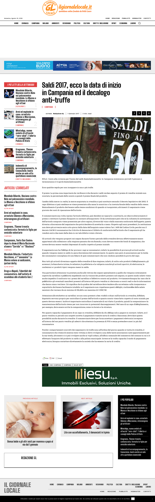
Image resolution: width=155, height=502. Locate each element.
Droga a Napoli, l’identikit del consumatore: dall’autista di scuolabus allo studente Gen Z (18, 274)
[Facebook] (134, 113)
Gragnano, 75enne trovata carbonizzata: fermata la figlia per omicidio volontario (26, 153)
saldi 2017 (78, 365)
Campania (19, 125)
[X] (139, 113)
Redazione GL (58, 114)
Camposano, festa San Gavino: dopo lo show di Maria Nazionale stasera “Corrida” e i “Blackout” (19, 243)
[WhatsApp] (149, 113)
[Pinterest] (144, 113)
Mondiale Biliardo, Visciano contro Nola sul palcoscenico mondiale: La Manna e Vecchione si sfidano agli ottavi (26, 97)
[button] (139, 23)
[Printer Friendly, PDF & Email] (52, 359)
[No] (152, 499)
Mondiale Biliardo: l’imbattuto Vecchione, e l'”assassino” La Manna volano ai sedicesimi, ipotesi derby (18, 259)
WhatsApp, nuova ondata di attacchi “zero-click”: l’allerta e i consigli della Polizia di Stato (26, 135)
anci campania (55, 365)
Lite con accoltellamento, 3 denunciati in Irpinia (87, 432)
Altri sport (20, 106)
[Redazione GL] (44, 113)
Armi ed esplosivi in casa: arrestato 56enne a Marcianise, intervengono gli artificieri (26, 116)
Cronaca (19, 144)
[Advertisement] (77, 42)
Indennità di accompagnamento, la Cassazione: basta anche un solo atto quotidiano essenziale (26, 170)
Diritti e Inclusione (23, 179)
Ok (133, 499)
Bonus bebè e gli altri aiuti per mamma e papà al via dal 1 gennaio (30, 443)
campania (67, 365)
